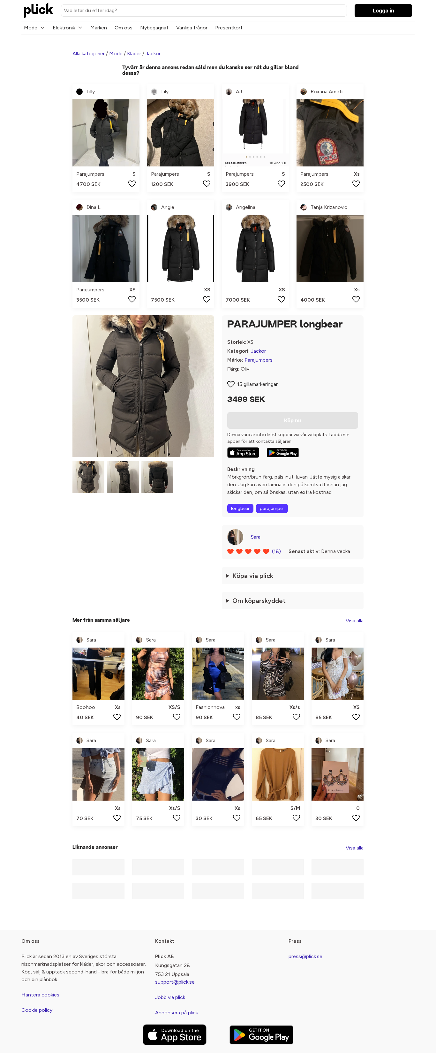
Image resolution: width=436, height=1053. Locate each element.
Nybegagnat (154, 28)
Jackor (153, 53)
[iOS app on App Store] (243, 452)
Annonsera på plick (176, 1013)
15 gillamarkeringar (257, 384)
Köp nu (292, 420)
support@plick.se (175, 982)
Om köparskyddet (259, 600)
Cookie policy (36, 1010)
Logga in (383, 10)
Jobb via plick (170, 997)
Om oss (123, 28)
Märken (98, 28)
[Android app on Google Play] (283, 452)
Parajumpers (258, 360)
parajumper (272, 508)
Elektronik (64, 28)
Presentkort (229, 28)
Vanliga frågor (191, 28)
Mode (30, 28)
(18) (276, 551)
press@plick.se (305, 956)
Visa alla (355, 621)
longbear (240, 508)
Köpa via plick (252, 576)
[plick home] (38, 11)
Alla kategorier (88, 53)
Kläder (134, 53)
